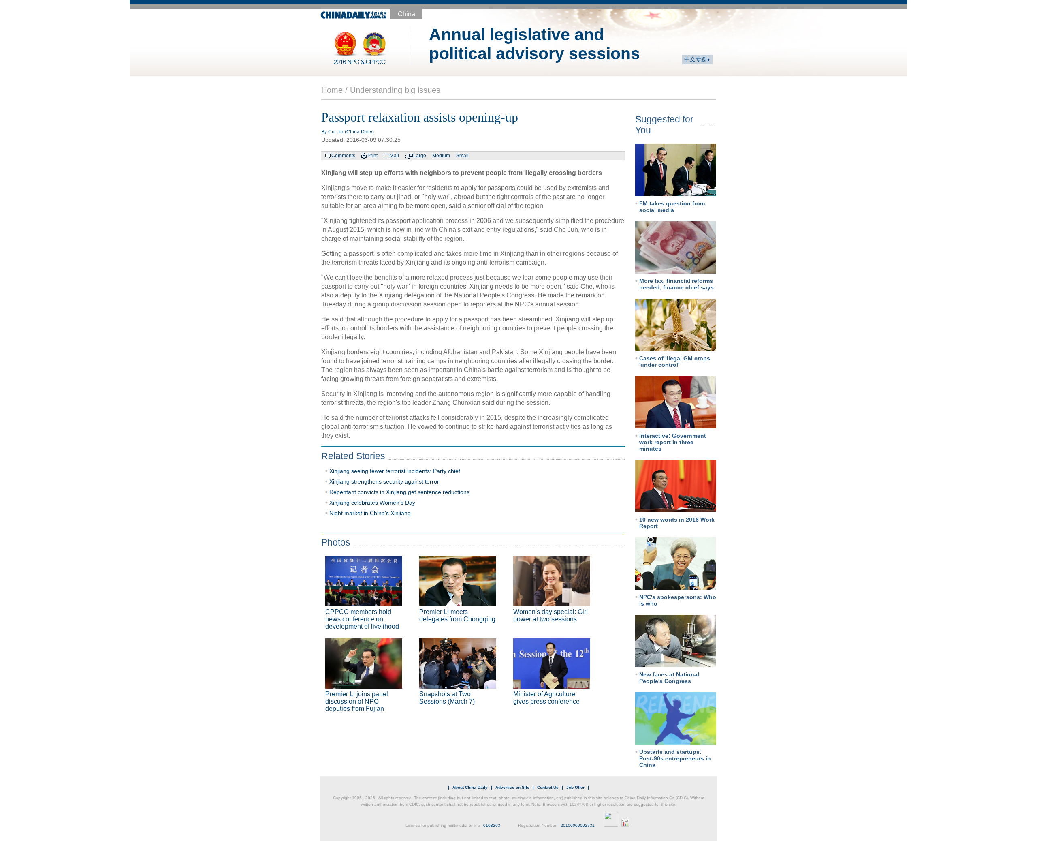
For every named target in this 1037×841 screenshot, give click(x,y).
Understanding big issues (395, 90)
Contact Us (548, 787)
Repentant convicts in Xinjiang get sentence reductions (399, 492)
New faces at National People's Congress (669, 677)
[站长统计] (625, 825)
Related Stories (353, 456)
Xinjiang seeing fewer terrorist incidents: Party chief (394, 471)
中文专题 (695, 59)
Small (462, 155)
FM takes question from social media (672, 206)
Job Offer (575, 787)
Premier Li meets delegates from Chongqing (457, 615)
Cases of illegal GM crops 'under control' (674, 361)
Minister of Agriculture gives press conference (546, 698)
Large (419, 155)
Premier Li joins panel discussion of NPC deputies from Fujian (356, 701)
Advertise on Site (512, 787)
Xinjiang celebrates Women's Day (372, 502)
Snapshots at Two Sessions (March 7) (447, 698)
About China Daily (470, 787)
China (406, 14)
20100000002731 (578, 825)
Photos (335, 542)
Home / (334, 90)
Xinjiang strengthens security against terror (384, 481)
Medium (441, 155)
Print (372, 155)
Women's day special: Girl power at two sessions (550, 615)
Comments (343, 155)
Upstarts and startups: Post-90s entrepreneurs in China (675, 758)
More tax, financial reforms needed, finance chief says (676, 284)
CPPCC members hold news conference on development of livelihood (362, 619)
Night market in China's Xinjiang (370, 513)
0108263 (491, 825)
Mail (394, 155)
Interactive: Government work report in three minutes (672, 442)
